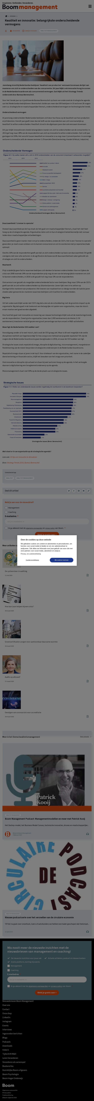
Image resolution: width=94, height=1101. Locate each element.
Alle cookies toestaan (61, 560)
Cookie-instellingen (32, 560)
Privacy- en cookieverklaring (31, 554)
